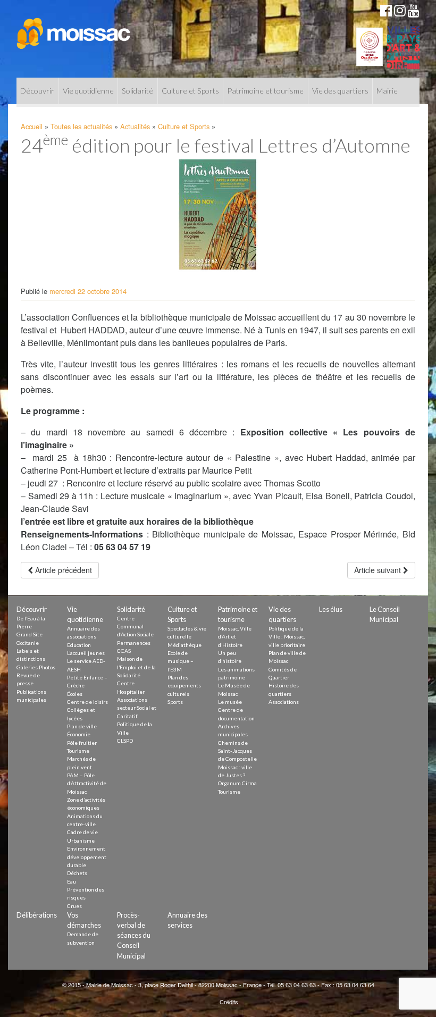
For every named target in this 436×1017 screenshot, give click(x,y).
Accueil (32, 126)
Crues (74, 906)
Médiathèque (184, 645)
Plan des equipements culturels (184, 685)
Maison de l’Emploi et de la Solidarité (136, 666)
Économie (78, 734)
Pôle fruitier (82, 742)
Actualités (135, 126)
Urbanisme (81, 840)
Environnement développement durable (86, 856)
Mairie (387, 90)
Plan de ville (82, 726)
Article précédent (62, 570)
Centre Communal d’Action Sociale (135, 626)
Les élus (330, 609)
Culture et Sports (190, 90)
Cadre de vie (82, 832)
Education (79, 645)
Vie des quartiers (340, 90)
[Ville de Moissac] (74, 28)
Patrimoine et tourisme (265, 90)
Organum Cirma (237, 783)
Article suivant (378, 570)
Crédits (229, 1001)
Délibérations (36, 915)
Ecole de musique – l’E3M (180, 661)
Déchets (77, 873)
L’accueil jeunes (86, 653)
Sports (175, 702)
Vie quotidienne (88, 90)
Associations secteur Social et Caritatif (136, 707)
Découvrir (37, 90)
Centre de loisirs (87, 702)
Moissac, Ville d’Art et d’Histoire (234, 636)
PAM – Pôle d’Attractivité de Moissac (86, 783)
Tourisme (78, 750)
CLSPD (125, 740)
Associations (284, 702)
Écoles (74, 694)
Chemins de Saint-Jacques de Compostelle (237, 750)
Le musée (230, 702)
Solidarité (137, 90)
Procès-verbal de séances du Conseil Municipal (133, 935)
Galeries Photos (35, 667)
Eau (71, 881)
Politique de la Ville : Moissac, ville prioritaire (287, 636)
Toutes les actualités (81, 126)
